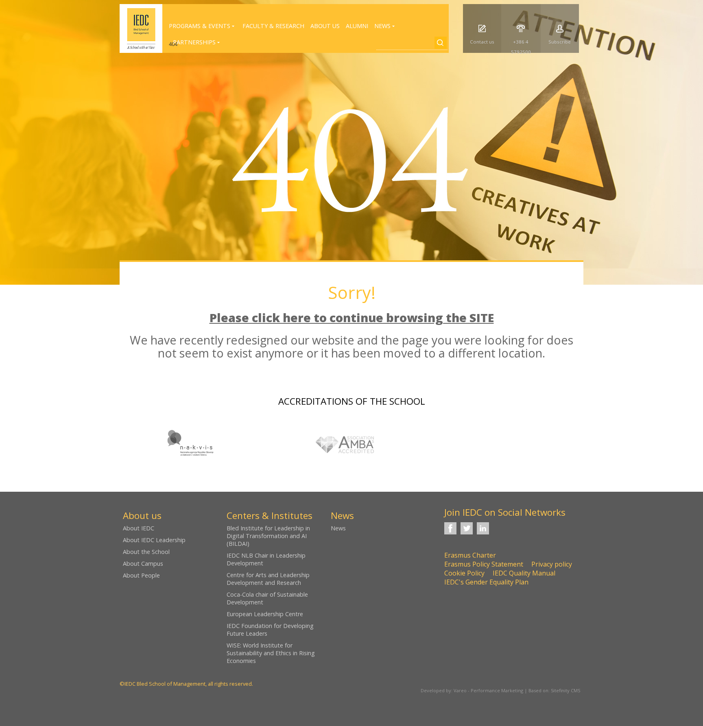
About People (141, 575)
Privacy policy (551, 564)
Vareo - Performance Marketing (488, 690)
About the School (146, 552)
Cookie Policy (464, 573)
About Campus (143, 563)
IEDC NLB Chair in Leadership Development (266, 559)
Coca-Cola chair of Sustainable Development (267, 598)
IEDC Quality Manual (524, 573)
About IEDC (138, 528)
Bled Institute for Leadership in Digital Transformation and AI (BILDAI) (268, 535)
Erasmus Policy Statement (483, 564)
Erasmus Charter (470, 555)
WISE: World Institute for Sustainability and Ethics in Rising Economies (271, 653)
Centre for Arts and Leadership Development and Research (268, 578)
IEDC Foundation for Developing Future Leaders (270, 629)
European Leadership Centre (265, 614)
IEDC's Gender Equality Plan (486, 582)
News (338, 528)
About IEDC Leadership (154, 540)
